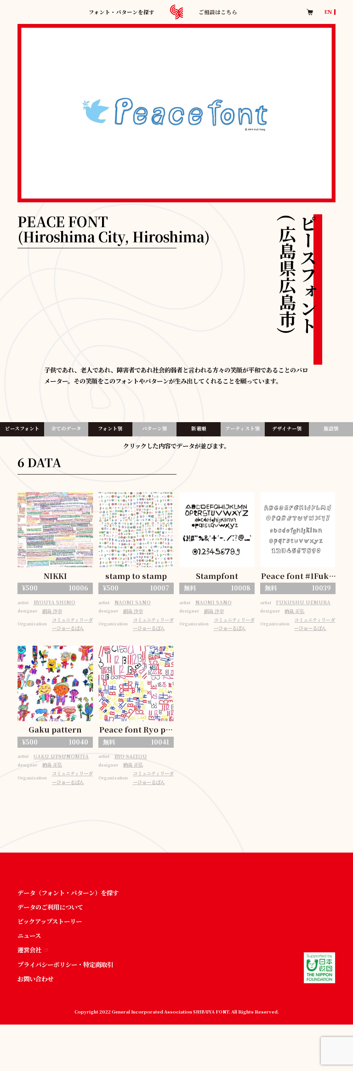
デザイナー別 (287, 428)
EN (328, 12)
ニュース (29, 935)
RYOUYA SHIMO (54, 602)
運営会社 (29, 949)
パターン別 (154, 428)
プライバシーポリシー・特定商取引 (65, 964)
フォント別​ (110, 428)
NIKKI (55, 575)
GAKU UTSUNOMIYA (61, 756)
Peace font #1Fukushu (297, 576)
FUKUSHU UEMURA (303, 602)
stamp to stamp (136, 575)
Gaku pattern (55, 729)
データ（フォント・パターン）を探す (68, 892)
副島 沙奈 (52, 610)
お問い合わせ (35, 978)
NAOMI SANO (132, 602)
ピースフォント (22, 428)
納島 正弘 (294, 610)
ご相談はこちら (218, 12)
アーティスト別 (242, 428)
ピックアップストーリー (49, 921)
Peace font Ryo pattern (136, 730)
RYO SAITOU (130, 756)
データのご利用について (50, 907)
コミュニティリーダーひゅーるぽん (72, 624)
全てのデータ (66, 428)
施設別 (331, 428)
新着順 (198, 428)
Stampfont (217, 575)
